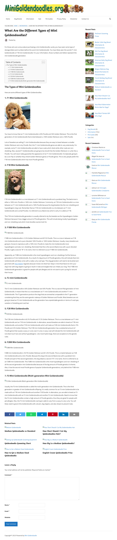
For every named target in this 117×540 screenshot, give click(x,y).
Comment (8, 475)
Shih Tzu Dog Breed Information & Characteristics (101, 54)
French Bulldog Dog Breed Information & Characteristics (103, 81)
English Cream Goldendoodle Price (57, 452)
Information (30, 19)
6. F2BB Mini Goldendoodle (16, 79)
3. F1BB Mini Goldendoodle (16, 72)
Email (7, 511)
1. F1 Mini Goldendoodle (16, 67)
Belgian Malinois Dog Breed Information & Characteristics (102, 72)
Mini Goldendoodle (31, 535)
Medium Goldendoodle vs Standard (20, 431)
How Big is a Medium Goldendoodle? (59, 443)
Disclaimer (73, 19)
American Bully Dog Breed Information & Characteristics (103, 63)
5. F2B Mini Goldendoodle (16, 76)
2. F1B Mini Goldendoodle (16, 70)
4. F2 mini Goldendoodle (16, 74)
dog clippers (19, 263)
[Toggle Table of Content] (42, 62)
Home (8, 19)
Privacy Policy (61, 19)
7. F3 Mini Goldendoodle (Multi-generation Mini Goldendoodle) (27, 81)
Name (7, 505)
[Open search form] (110, 18)
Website (7, 517)
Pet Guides (49, 19)
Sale (39, 19)
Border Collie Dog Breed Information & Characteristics (103, 45)
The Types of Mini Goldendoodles (17, 65)
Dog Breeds (18, 19)
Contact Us (85, 19)
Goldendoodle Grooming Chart (18, 443)
